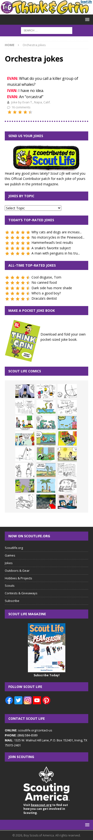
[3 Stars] (20, 112)
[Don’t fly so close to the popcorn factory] (24, 438)
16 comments (21, 107)
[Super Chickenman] (46, 501)
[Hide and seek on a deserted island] (46, 486)
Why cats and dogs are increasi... (56, 232)
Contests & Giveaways (21, 593)
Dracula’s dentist (44, 298)
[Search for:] (46, 30)
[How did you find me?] (46, 454)
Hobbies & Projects (18, 578)
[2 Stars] (14, 112)
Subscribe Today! (47, 675)
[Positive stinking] (67, 470)
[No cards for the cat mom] (67, 501)
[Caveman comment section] (67, 486)
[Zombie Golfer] (67, 423)
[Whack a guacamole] (67, 438)
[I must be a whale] (46, 438)
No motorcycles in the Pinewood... (57, 237)
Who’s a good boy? (46, 293)
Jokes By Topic (21, 196)
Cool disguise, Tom (46, 277)
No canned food (44, 282)
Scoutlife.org (14, 548)
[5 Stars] (30, 112)
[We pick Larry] (24, 423)
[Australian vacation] (24, 407)
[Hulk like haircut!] (24, 486)
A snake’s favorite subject (51, 248)
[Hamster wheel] (67, 391)
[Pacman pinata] (46, 391)
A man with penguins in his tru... (55, 253)
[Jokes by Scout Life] (46, 12)
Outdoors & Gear (17, 570)
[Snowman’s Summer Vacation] (67, 407)
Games (10, 555)
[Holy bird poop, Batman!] (24, 391)
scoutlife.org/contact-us (28, 730)
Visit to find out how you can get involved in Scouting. (45, 809)
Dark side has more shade (51, 288)
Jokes (9, 563)
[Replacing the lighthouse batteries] (24, 454)
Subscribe (12, 601)
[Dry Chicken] (67, 454)
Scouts (10, 585)
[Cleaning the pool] (46, 407)
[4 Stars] (25, 112)
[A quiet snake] (46, 470)
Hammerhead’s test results (52, 242)
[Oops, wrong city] (46, 423)
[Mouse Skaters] (24, 501)
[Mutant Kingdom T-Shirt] (24, 470)
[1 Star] (9, 112)
